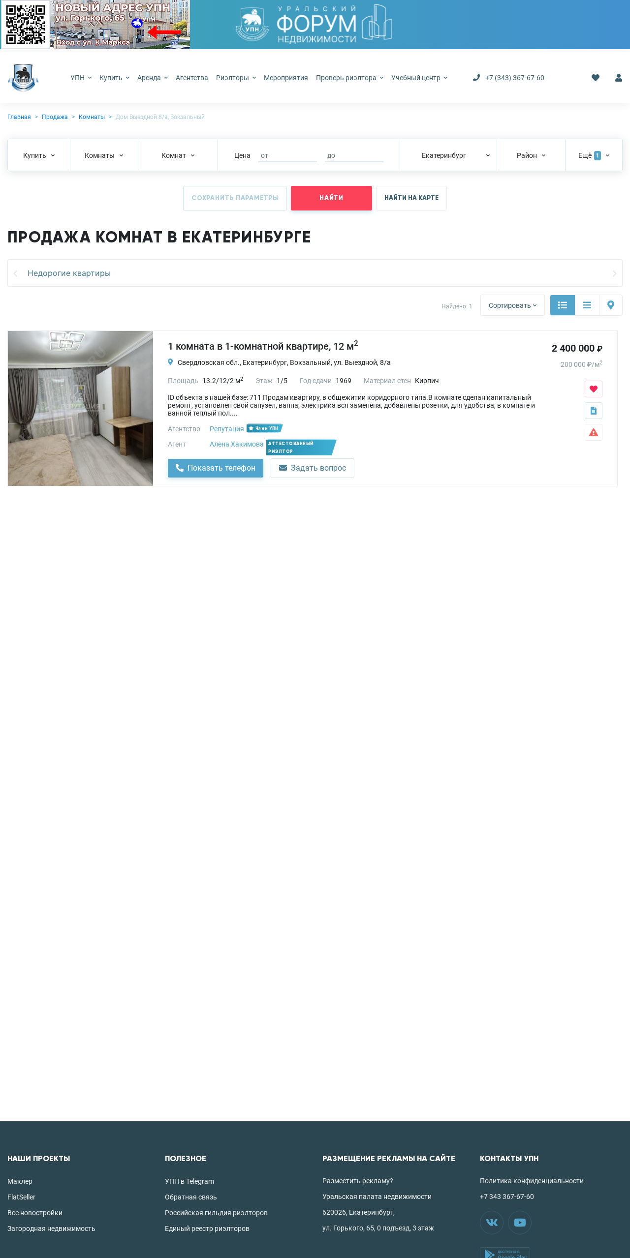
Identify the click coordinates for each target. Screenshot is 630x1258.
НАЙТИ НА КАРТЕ (411, 198)
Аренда (149, 78)
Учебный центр (416, 78)
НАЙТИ (331, 198)
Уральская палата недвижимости (377, 1196)
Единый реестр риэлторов (207, 1228)
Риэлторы (233, 78)
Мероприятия (286, 78)
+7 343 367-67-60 (507, 1196)
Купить (111, 78)
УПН (78, 78)
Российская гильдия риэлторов (216, 1213)
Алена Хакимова (237, 444)
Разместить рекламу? (357, 1181)
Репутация (227, 429)
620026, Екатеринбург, (358, 1212)
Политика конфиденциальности (532, 1181)
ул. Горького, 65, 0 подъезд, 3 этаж (378, 1228)
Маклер (19, 1181)
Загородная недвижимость (51, 1228)
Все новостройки (35, 1213)
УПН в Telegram (189, 1181)
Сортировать (510, 305)
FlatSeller (21, 1197)
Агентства (192, 78)
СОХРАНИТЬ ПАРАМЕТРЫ (235, 198)
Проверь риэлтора (347, 78)
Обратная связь (191, 1197)
